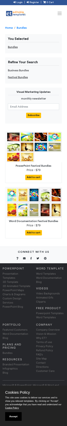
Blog (5, 372)
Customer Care (45, 371)
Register (34, 2)
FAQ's (39, 354)
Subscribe (34, 115)
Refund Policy (44, 350)
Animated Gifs (44, 297)
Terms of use (44, 342)
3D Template (10, 282)
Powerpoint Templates (50, 313)
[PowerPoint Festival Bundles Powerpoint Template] (34, 147)
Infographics (10, 368)
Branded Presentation (16, 364)
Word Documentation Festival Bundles (33, 221)
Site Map (41, 358)
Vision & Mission (46, 333)
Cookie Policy (12, 408)
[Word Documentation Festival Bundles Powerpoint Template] (34, 202)
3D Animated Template (16, 286)
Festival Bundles (18, 77)
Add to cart (33, 177)
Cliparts (41, 301)
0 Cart (50, 2)
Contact (41, 362)
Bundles (22, 27)
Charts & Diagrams (14, 294)
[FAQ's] (19, 258)
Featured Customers (15, 329)
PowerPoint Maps (13, 290)
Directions (42, 366)
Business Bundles (18, 70)
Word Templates (46, 273)
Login (19, 2)
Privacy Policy (44, 346)
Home (9, 27)
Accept (13, 416)
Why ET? (41, 338)
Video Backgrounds (48, 293)
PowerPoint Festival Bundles (33, 165)
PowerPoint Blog (13, 306)
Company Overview (48, 329)
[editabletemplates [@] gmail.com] (26, 258)
